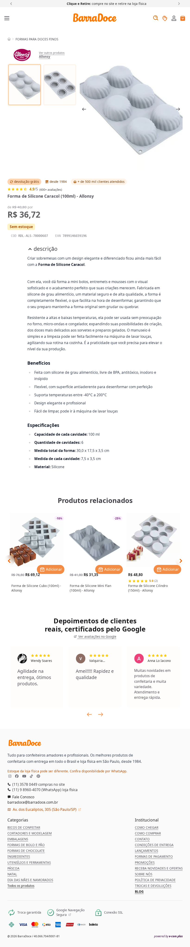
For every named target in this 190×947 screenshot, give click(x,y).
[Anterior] (12, 3)
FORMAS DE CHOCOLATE (26, 851)
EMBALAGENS (17, 839)
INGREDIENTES (18, 856)
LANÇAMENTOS (146, 851)
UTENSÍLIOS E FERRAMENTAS (29, 862)
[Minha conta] (174, 18)
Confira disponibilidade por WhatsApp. (98, 771)
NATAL (12, 874)
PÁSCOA (13, 868)
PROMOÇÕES (145, 862)
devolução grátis (26, 182)
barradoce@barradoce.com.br (32, 802)
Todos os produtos (20, 886)
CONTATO (142, 839)
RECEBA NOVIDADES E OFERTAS (159, 868)
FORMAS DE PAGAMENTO (154, 856)
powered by (168, 936)
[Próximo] (178, 3)
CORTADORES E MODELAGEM (29, 833)
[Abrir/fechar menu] (7, 18)
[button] (174, 18)
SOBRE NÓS (143, 874)
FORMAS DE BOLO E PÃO (26, 845)
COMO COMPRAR (148, 833)
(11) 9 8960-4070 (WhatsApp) (36, 789)
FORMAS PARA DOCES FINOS (37, 39)
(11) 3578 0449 (24, 784)
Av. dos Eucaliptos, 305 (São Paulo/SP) (44, 809)
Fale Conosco (22, 796)
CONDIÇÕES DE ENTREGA (154, 845)
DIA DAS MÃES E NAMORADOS (30, 880)
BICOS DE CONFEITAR (23, 827)
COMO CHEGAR (146, 827)
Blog (139, 891)
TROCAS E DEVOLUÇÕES (153, 886)
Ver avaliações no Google (96, 637)
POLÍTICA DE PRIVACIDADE (155, 880)
